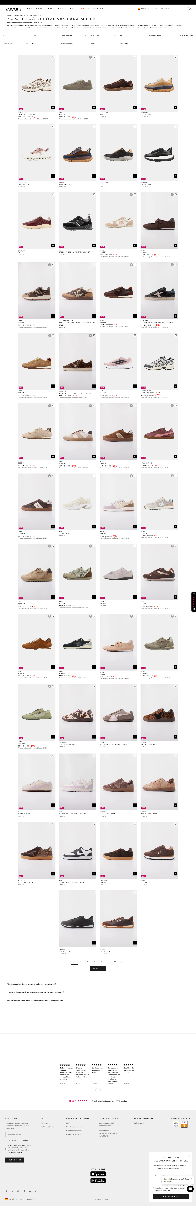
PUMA (143, 461)
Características (67, 44)
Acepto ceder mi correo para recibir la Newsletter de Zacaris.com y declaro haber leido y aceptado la (172, 1188)
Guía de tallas (139, 1123)
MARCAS (62, 9)
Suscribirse (15, 1160)
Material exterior (155, 35)
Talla (4, 35)
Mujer (13, 1141)
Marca (122, 35)
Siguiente (98, 968)
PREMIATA (144, 321)
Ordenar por (186, 35)
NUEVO (73, 9)
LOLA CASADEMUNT (66, 321)
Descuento (124, 44)
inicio (9, 15)
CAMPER (62, 949)
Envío (68, 1123)
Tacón (34, 44)
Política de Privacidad (49, 1127)
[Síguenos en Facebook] (6, 1191)
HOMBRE (40, 9)
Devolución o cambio (74, 1127)
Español (163, 9)
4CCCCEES (144, 112)
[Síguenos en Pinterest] (24, 1191)
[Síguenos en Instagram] (18, 1191)
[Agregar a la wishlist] (53, 57)
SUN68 (143, 880)
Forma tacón (7, 44)
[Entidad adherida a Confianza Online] (180, 1124)
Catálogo (98, 9)
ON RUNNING (22, 182)
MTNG (61, 112)
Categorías (95, 35)
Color (34, 35)
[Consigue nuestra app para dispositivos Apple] (98, 1173)
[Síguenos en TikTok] (36, 1191)
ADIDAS (102, 391)
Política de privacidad (163, 1190)
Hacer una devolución (74, 1134)
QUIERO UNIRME (170, 1196)
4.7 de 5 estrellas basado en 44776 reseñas (109, 1101)
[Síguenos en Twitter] (12, 1191)
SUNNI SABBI (104, 112)
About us (44, 1123)
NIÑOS (51, 9)
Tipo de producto (67, 35)
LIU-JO (61, 250)
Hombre (25, 1141)
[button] (96, 1089)
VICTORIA (62, 742)
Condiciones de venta (74, 1131)
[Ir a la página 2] (121, 962)
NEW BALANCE (23, 112)
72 (115, 962)
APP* (120, 2)
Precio (93, 44)
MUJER (29, 9)
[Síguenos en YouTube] (30, 1191)
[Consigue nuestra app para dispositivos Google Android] (98, 1180)
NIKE (60, 531)
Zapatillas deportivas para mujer (28, 15)
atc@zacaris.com (105, 1126)
